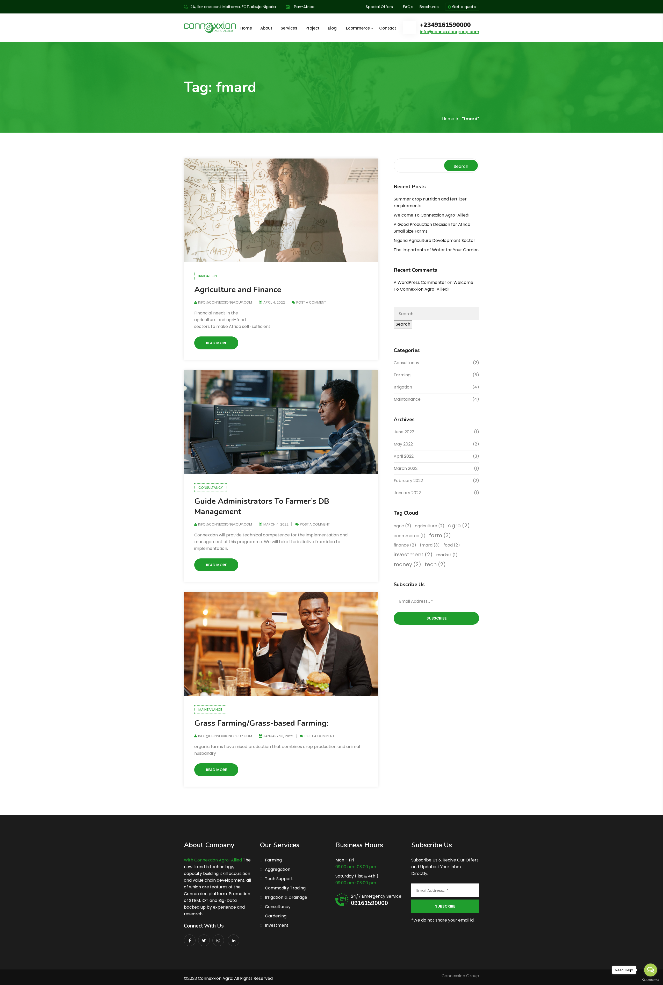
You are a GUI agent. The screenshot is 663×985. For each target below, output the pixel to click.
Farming (402, 375)
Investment (277, 925)
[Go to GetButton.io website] (650, 979)
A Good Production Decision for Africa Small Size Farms (432, 227)
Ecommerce (358, 28)
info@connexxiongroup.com (449, 32)
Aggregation (277, 869)
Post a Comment (311, 302)
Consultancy (210, 487)
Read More (216, 343)
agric (402, 526)
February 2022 (408, 481)
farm (440, 535)
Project (313, 28)
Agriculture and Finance (237, 289)
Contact (387, 28)
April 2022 (404, 456)
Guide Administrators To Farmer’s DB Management (261, 506)
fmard (430, 545)
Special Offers (379, 6)
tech (435, 564)
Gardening (275, 916)
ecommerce (410, 536)
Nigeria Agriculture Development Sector (434, 240)
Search (461, 166)
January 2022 (407, 493)
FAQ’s (408, 6)
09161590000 (369, 903)
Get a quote (464, 6)
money (407, 564)
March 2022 (405, 468)
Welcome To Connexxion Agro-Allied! (432, 215)
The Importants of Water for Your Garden (436, 250)
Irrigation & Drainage (286, 897)
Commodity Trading (285, 888)
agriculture (429, 526)
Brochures (429, 6)
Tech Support (279, 879)
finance (405, 545)
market (447, 555)
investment (413, 554)
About (266, 28)
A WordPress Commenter (420, 282)
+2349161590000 (445, 25)
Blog (332, 28)
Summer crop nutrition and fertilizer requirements (430, 202)
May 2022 (403, 444)
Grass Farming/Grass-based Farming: (261, 723)
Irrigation (207, 276)
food (451, 545)
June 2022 (404, 432)
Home (246, 28)
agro (459, 525)
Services (289, 28)
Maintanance (210, 709)
